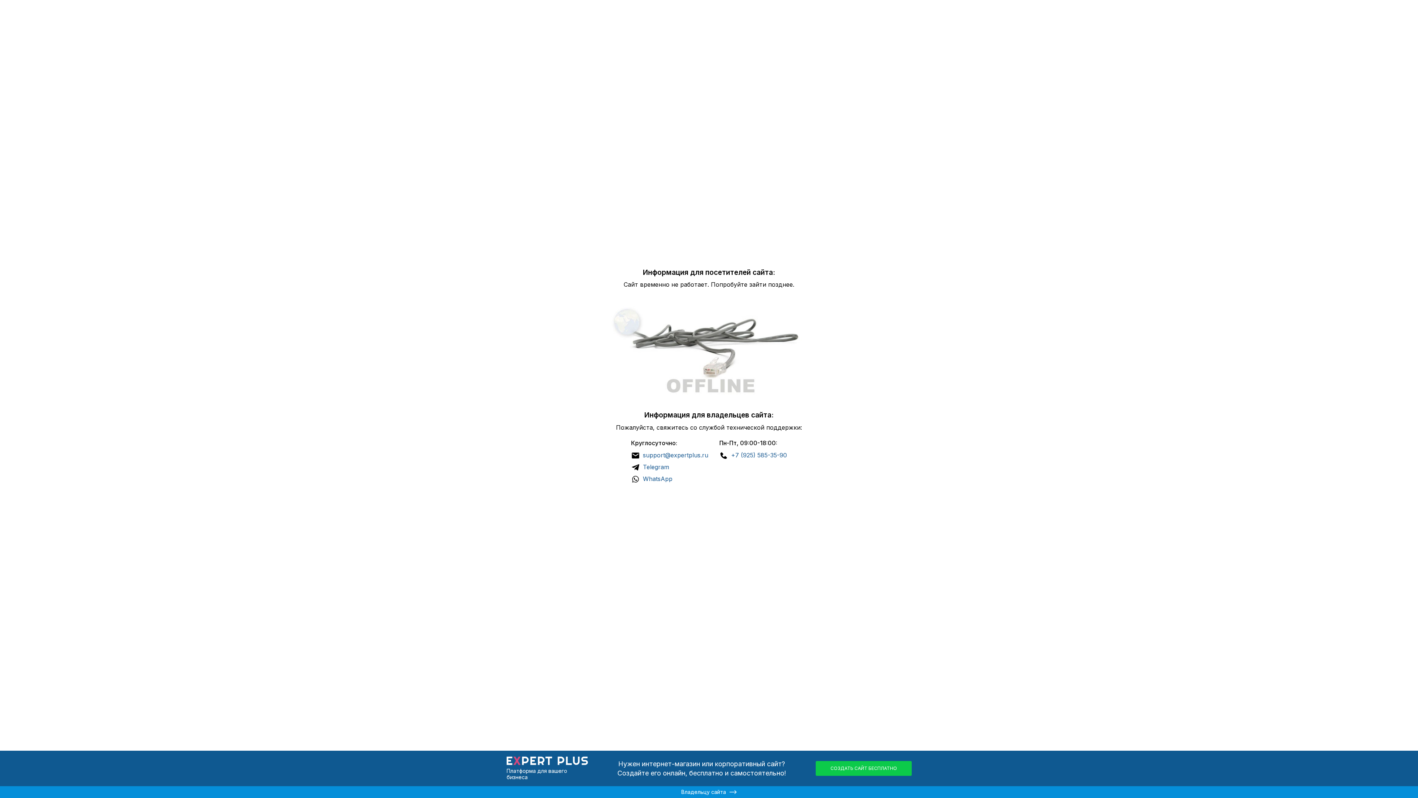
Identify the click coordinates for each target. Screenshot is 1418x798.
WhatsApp (657, 478)
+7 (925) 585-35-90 (759, 455)
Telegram (656, 467)
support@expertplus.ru (675, 455)
